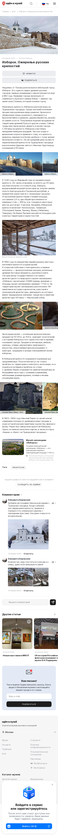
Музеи (5, 740)
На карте (6, 745)
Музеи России (18, 467)
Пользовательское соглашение (39, 753)
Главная (5, 12)
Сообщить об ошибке (29, 484)
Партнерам (35, 759)
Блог (14, 12)
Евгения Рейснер (25, 58)
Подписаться (29, 704)
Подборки (6, 749)
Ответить (28, 554)
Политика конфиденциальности (40, 746)
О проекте (35, 740)
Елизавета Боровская (19, 500)
